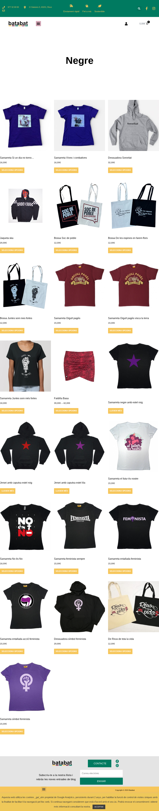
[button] (139, 8)
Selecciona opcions (12, 170)
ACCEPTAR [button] (98, 807)
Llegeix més (116, 411)
